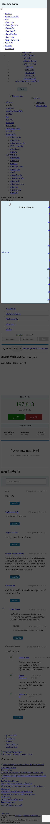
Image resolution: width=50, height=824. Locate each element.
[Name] (10, 204)
